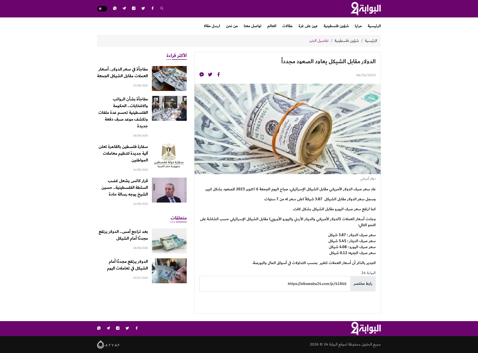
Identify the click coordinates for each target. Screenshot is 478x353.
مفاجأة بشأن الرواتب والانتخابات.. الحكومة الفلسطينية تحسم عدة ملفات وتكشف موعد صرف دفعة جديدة (123, 112)
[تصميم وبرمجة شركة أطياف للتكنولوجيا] (108, 344)
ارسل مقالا (212, 26)
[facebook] (152, 8)
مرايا (358, 26)
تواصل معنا (252, 26)
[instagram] (133, 8)
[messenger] (201, 75)
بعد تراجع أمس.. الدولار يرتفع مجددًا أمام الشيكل (123, 235)
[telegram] (124, 8)
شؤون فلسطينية (336, 26)
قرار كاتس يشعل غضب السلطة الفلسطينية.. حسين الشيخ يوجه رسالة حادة (124, 187)
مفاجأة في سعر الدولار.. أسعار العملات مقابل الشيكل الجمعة (122, 73)
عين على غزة (308, 26)
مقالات (287, 26)
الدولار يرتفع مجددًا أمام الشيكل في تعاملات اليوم (127, 265)
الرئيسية (374, 26)
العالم (271, 26)
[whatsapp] (115, 8)
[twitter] (143, 8)
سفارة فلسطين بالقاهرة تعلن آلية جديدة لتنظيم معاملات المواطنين (123, 153)
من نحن (232, 26)
